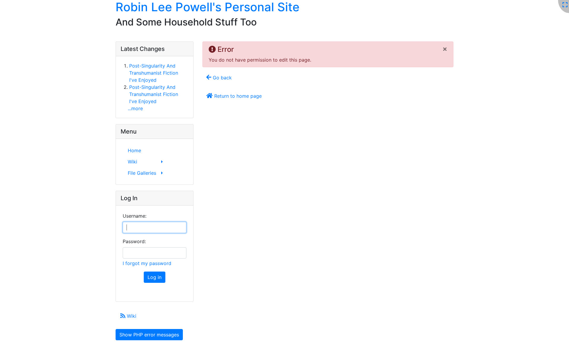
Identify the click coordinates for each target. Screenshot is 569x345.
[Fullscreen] (565, 5)
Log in (155, 277)
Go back (221, 78)
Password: (134, 241)
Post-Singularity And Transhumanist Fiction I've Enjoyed (153, 73)
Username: (134, 216)
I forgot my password (147, 263)
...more (135, 108)
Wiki (130, 316)
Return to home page (237, 96)
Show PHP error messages (149, 335)
